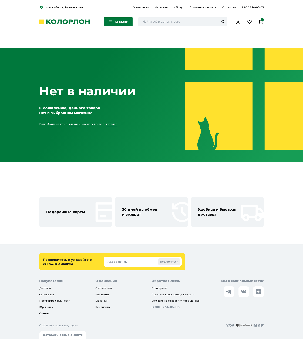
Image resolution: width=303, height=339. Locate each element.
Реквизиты (102, 307)
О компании (141, 7)
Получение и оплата (203, 7)
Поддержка (159, 288)
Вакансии (101, 300)
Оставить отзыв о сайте (63, 335)
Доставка (45, 288)
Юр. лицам (229, 7)
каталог (111, 124)
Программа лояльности (54, 300)
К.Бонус (179, 7)
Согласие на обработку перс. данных (176, 300)
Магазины (162, 7)
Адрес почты (117, 261)
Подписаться (169, 261)
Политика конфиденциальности (173, 294)
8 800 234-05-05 (252, 7)
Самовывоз (46, 294)
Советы (44, 313)
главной (74, 124)
